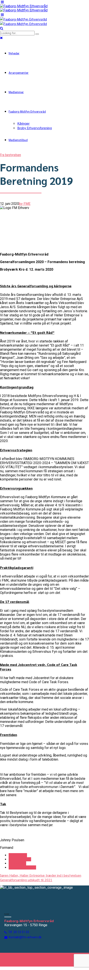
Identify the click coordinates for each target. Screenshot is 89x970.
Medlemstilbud (18, 140)
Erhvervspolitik (20, 859)
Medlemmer (16, 92)
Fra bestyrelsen (10, 155)
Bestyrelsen (18, 855)
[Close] (1, 37)
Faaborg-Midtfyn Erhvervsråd (27, 111)
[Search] (1, 28)
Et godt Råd (17, 863)
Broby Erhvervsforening (34, 128)
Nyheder (14, 53)
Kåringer (23, 123)
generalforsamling (22, 867)
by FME (24, 204)
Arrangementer (19, 72)
